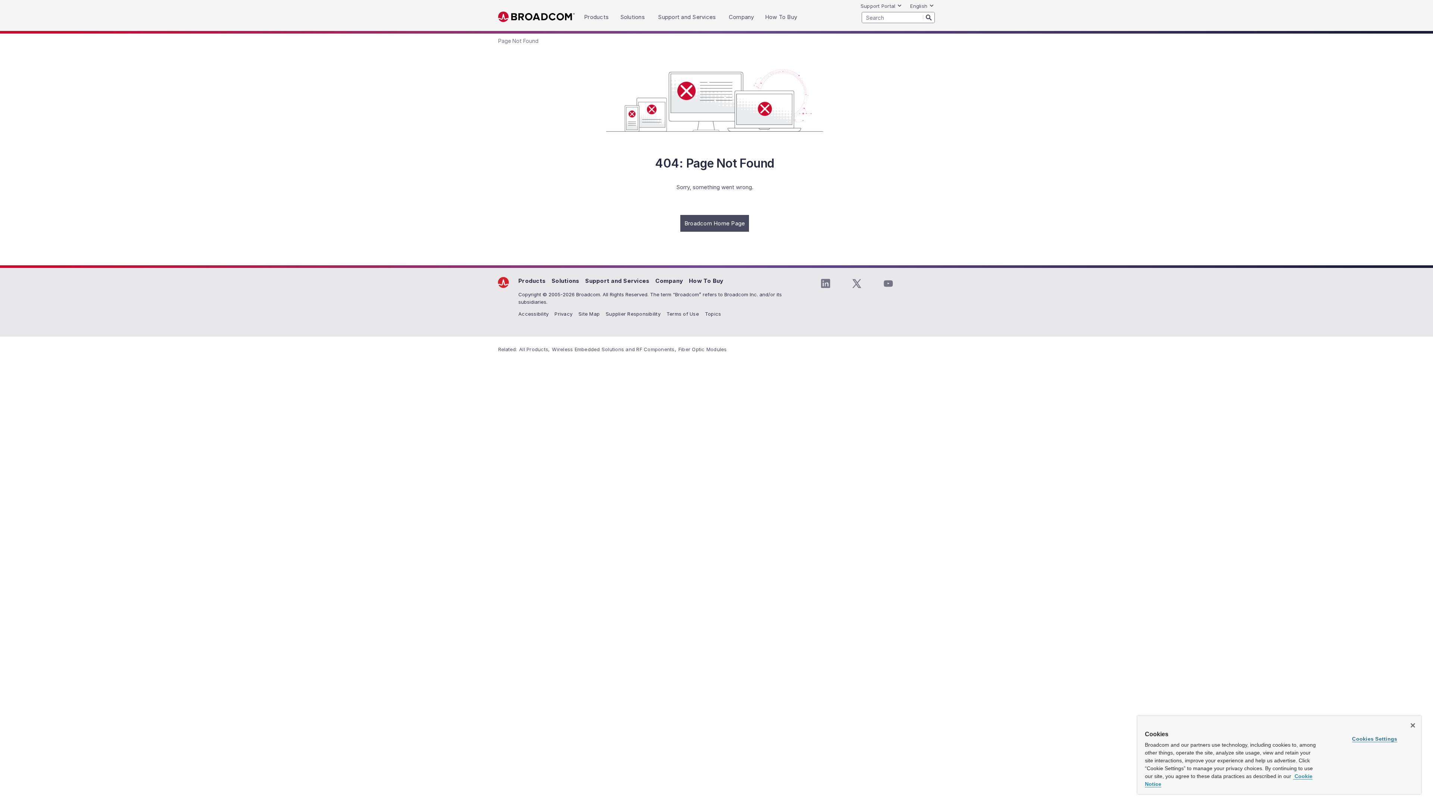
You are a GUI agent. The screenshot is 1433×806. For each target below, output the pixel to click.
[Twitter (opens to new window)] (857, 283)
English (918, 6)
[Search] (928, 17)
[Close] (1413, 725)
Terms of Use (682, 314)
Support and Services (617, 280)
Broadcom (536, 17)
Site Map (589, 314)
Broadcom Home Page (714, 223)
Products (532, 280)
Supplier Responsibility (633, 314)
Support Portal (878, 6)
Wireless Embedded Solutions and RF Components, (614, 349)
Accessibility (533, 314)
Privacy (563, 314)
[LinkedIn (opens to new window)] (825, 283)
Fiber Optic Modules (702, 349)
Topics (713, 314)
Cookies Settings (1374, 739)
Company (669, 280)
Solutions (565, 280)
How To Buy (706, 280)
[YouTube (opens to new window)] (888, 283)
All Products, (534, 349)
